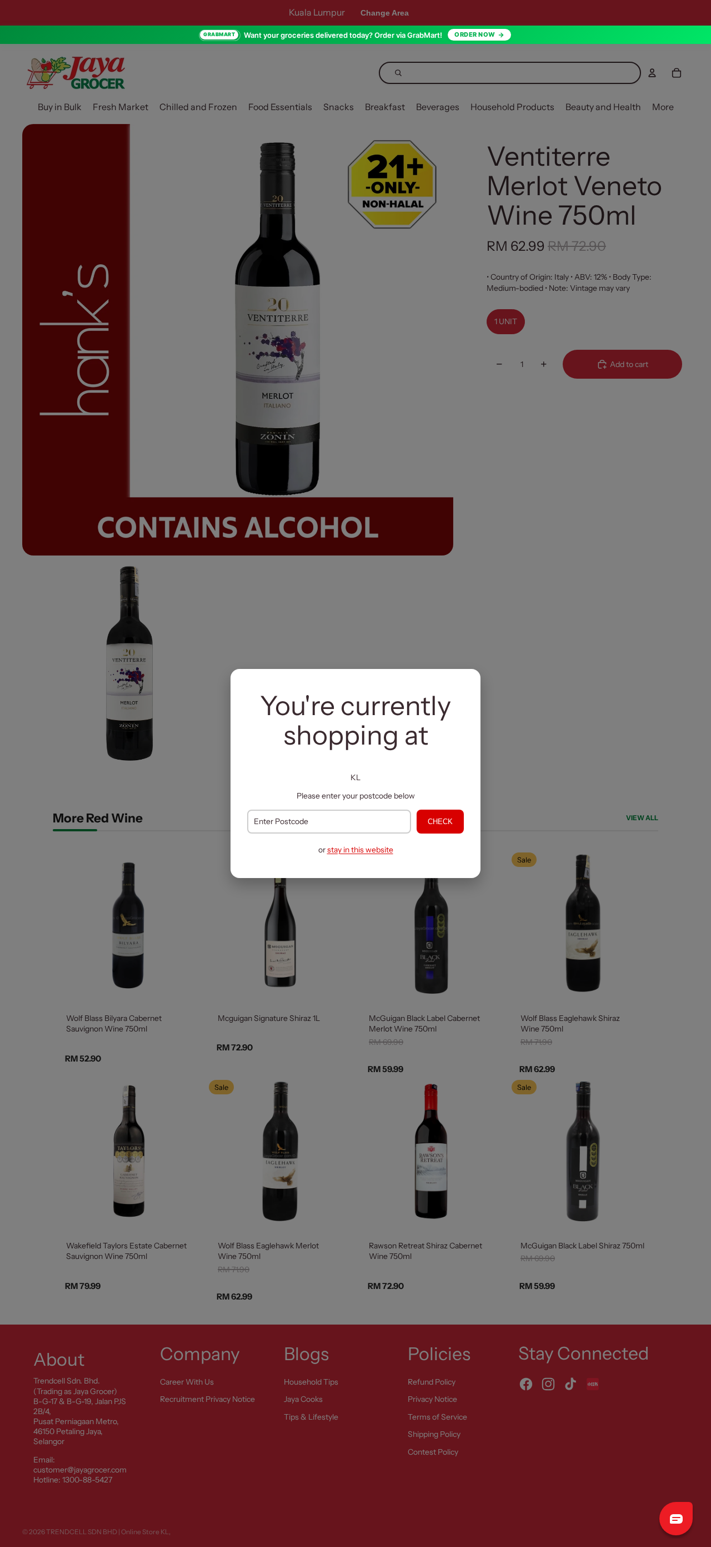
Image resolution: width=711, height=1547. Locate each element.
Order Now (474, 34)
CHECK (440, 821)
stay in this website (360, 850)
